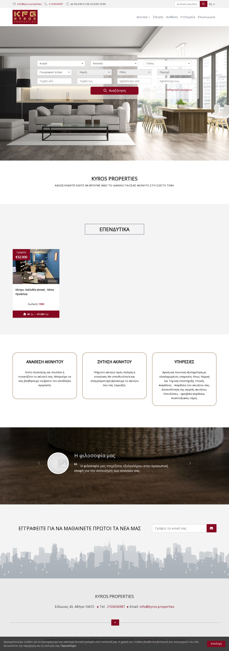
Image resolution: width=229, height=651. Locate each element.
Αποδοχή (216, 643)
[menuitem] (158, 17)
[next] (189, 465)
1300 (41, 304)
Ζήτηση (158, 17)
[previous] (39, 465)
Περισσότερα (68, 645)
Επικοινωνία (206, 17)
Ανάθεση (172, 17)
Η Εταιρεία (188, 17)
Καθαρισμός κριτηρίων (179, 89)
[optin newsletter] (211, 528)
